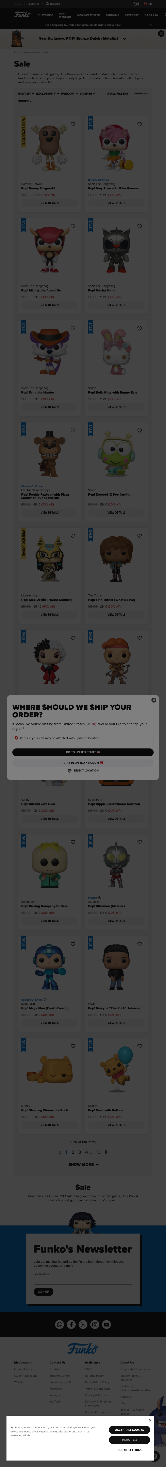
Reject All (129, 1440)
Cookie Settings (130, 1450)
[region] (80, 1438)
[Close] (150, 1420)
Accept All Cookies (129, 1430)
